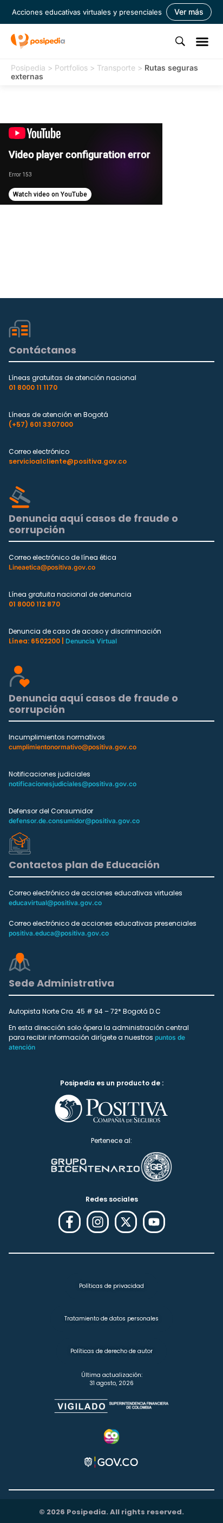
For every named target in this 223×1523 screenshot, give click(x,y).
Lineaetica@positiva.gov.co (52, 567)
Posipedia (28, 67)
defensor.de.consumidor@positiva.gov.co (74, 821)
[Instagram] (98, 1222)
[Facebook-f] (69, 1222)
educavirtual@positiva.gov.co (55, 903)
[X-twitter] (126, 1222)
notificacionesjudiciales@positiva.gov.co (72, 784)
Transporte (116, 67)
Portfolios (71, 67)
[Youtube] (154, 1222)
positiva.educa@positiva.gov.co (59, 933)
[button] (202, 41)
